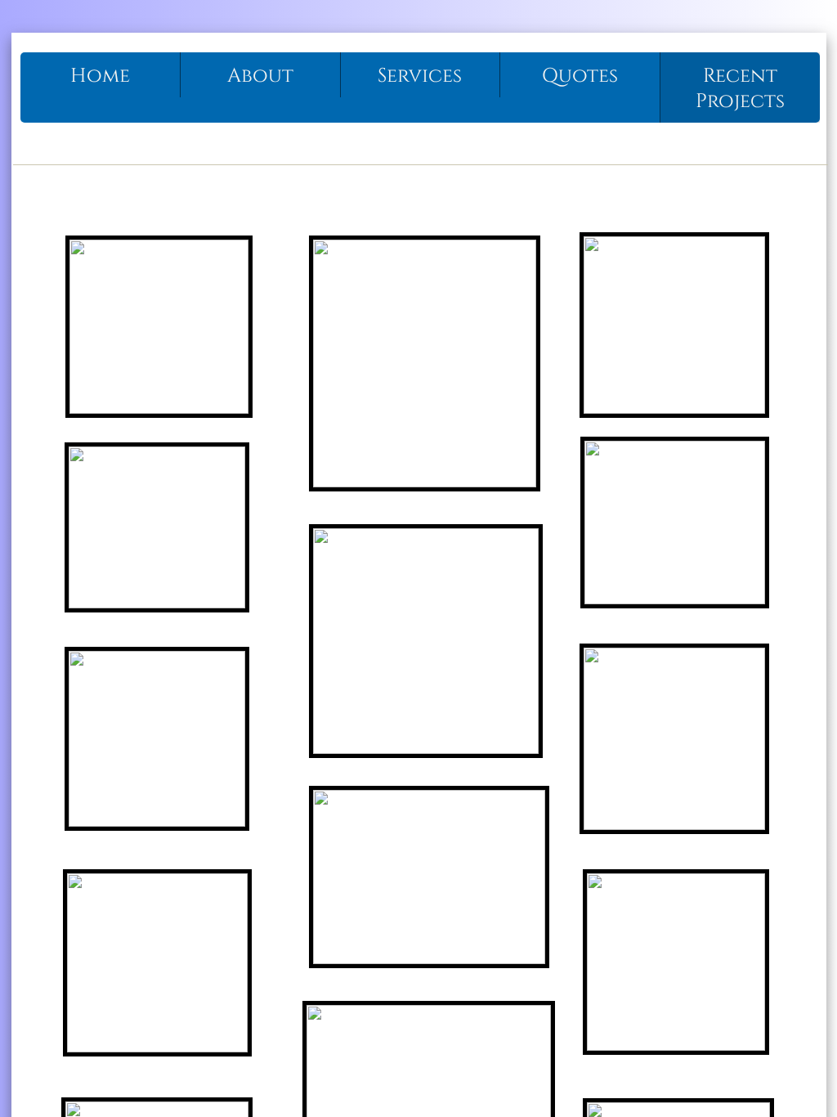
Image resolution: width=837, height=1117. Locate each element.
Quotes (580, 76)
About (260, 76)
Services (420, 76)
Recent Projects (740, 88)
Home (100, 76)
